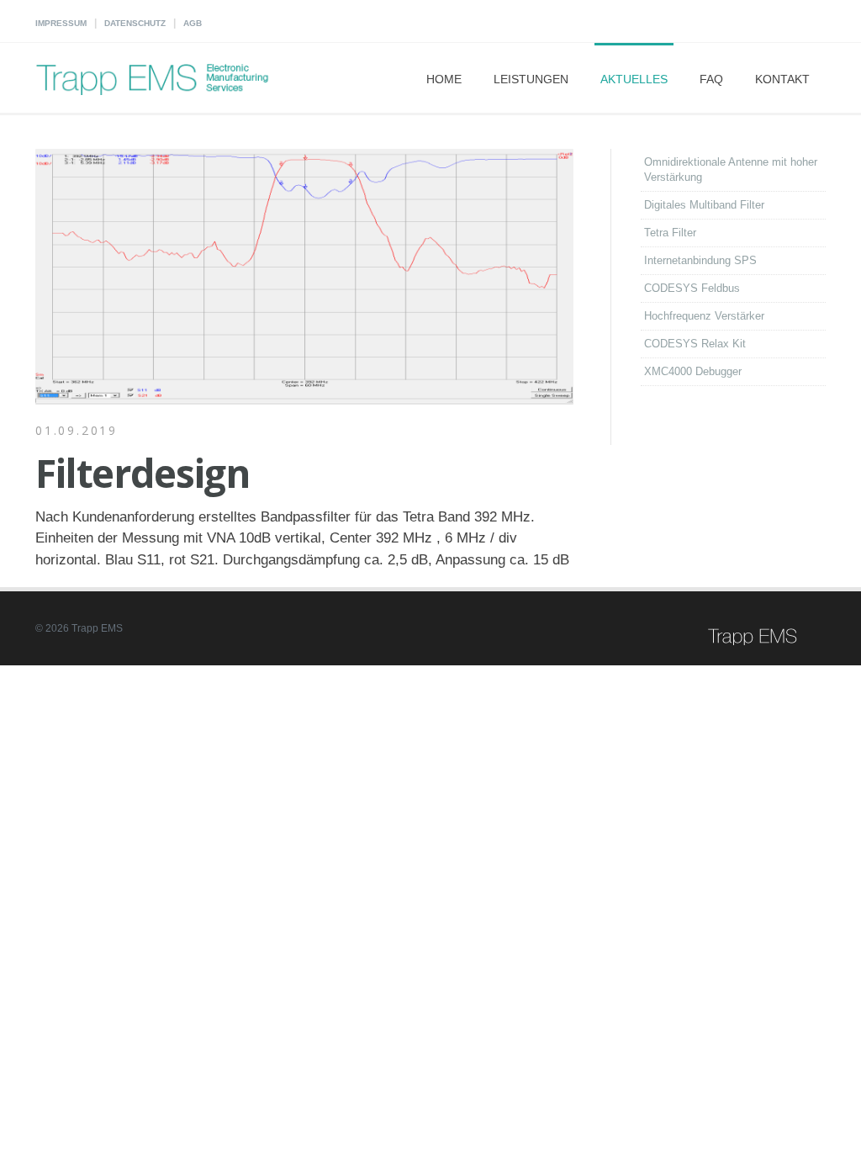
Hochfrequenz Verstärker (704, 316)
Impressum (61, 23)
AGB (192, 23)
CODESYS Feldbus (692, 288)
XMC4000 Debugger (693, 371)
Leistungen (531, 79)
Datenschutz (135, 23)
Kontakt (782, 79)
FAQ (711, 79)
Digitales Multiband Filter (704, 205)
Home (444, 79)
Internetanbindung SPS (700, 260)
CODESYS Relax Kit (695, 343)
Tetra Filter (670, 232)
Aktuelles (634, 79)
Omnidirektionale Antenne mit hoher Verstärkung (730, 169)
